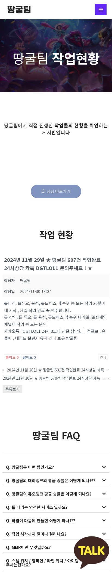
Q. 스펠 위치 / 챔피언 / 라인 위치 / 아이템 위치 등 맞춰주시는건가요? (53, 563)
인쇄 (103, 357)
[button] (56, 467)
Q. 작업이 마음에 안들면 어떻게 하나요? (40, 520)
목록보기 (12, 389)
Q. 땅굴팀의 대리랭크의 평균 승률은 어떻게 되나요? (50, 480)
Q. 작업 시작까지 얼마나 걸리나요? (36, 534)
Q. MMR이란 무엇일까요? (28, 547)
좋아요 (12, 357)
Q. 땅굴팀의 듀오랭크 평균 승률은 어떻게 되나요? (49, 494)
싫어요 (29, 357)
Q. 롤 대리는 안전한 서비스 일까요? (37, 507)
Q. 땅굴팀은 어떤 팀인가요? (30, 467)
